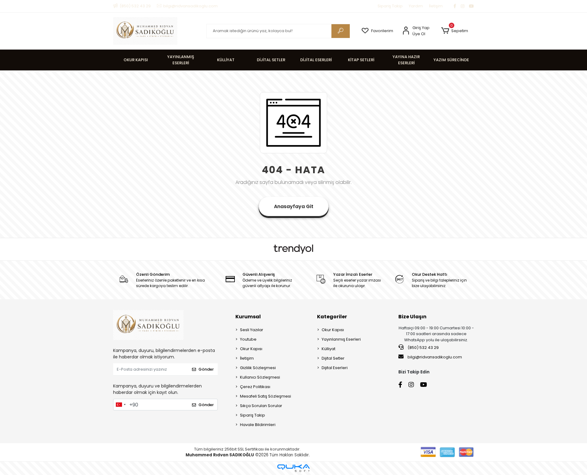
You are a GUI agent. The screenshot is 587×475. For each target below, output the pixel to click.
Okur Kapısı (251, 349)
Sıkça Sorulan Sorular (261, 406)
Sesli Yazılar (251, 330)
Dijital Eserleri (335, 368)
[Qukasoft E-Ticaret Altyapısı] (293, 468)
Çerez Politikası (255, 387)
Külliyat (328, 349)
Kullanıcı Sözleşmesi (260, 377)
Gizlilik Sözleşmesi (258, 368)
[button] (454, 31)
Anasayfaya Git (293, 206)
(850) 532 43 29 (423, 347)
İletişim (436, 6)
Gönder (206, 369)
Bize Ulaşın (412, 316)
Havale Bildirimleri (257, 425)
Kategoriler (332, 316)
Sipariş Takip (390, 6)
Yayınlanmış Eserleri (341, 339)
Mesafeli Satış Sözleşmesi (265, 396)
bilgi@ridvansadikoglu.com (435, 357)
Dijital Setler (333, 358)
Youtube (248, 339)
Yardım (416, 6)
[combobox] (120, 404)
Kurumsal (248, 316)
